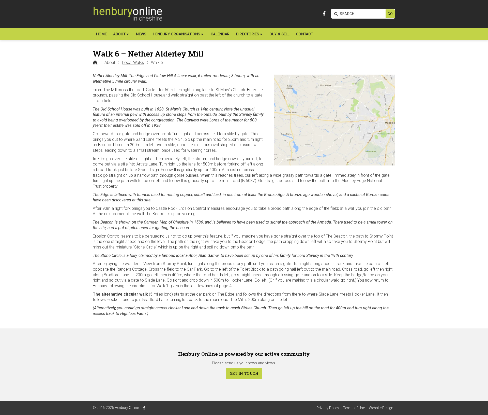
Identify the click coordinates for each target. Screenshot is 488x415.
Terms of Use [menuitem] (354, 408)
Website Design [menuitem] (381, 408)
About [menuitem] (119, 34)
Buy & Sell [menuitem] (279, 34)
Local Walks (133, 62)
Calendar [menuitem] (220, 34)
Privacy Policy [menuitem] (327, 408)
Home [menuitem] (101, 34)
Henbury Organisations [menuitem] (176, 34)
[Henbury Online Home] (127, 14)
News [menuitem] (141, 34)
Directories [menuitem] (247, 34)
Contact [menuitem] (304, 34)
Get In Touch (244, 373)
